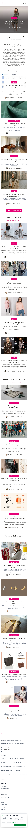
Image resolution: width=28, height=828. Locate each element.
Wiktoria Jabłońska (5, 788)
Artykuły (3, 755)
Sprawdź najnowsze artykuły (14, 210)
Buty (2, 799)
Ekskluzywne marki (14, 403)
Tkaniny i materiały (14, 120)
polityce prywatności (14, 822)
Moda (14, 18)
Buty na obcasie (4, 804)
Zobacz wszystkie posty (14, 220)
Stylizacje (14, 156)
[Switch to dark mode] (23, 3)
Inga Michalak (4, 786)
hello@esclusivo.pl (6, 751)
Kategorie (4, 794)
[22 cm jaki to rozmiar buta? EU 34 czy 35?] (14, 81)
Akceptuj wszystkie (20, 824)
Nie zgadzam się (8, 824)
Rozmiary (14, 82)
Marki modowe (14, 562)
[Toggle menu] (25, 3)
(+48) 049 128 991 (6, 749)
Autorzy (3, 783)
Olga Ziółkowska (4, 791)
